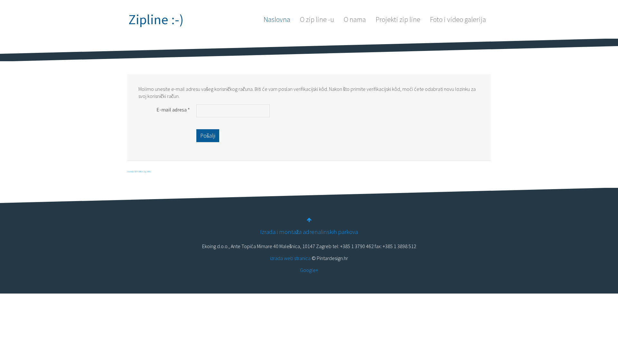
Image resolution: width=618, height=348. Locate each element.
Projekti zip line (398, 19)
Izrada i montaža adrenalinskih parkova (309, 232)
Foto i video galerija (458, 19)
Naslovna (277, 19)
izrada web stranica (290, 258)
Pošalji (207, 135)
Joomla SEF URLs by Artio (139, 171)
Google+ (309, 270)
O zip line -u (317, 19)
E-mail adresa (173, 109)
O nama (355, 19)
